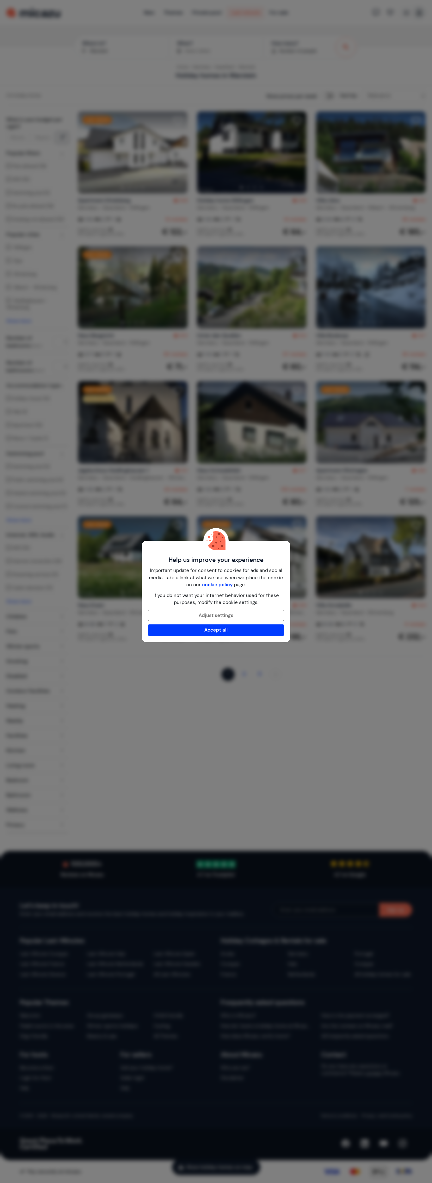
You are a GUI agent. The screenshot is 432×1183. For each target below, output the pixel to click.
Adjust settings (216, 615)
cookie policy (217, 585)
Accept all (216, 630)
